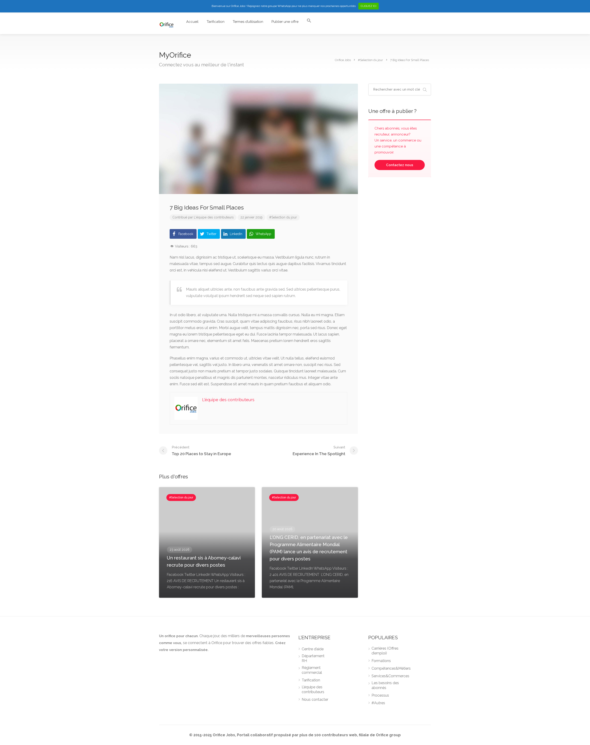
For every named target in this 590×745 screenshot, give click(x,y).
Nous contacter (315, 699)
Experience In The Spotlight (319, 450)
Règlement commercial (312, 670)
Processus (380, 695)
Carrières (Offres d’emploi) (385, 650)
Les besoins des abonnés (385, 685)
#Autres (378, 703)
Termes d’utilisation (248, 22)
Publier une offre (284, 22)
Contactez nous (399, 165)
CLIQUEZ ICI (368, 6)
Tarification (215, 22)
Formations (381, 661)
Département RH (313, 658)
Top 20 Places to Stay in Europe (201, 450)
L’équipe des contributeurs (313, 689)
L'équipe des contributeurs (214, 217)
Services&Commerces (390, 676)
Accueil (192, 22)
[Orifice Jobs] (166, 24)
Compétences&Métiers (391, 668)
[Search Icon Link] (309, 22)
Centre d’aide (313, 649)
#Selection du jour (283, 217)
